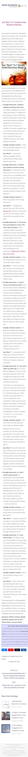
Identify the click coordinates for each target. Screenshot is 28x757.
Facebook (11, 747)
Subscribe (14, 749)
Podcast (6, 747)
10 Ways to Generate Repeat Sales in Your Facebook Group (19, 715)
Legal (14, 746)
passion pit (7, 211)
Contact (10, 746)
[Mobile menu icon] (25, 6)
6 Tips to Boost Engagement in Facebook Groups (18, 727)
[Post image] (6, 704)
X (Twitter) (15, 747)
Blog (3, 747)
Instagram (23, 747)
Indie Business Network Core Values (19, 702)
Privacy (17, 746)
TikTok (19, 747)
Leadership (14, 656)
